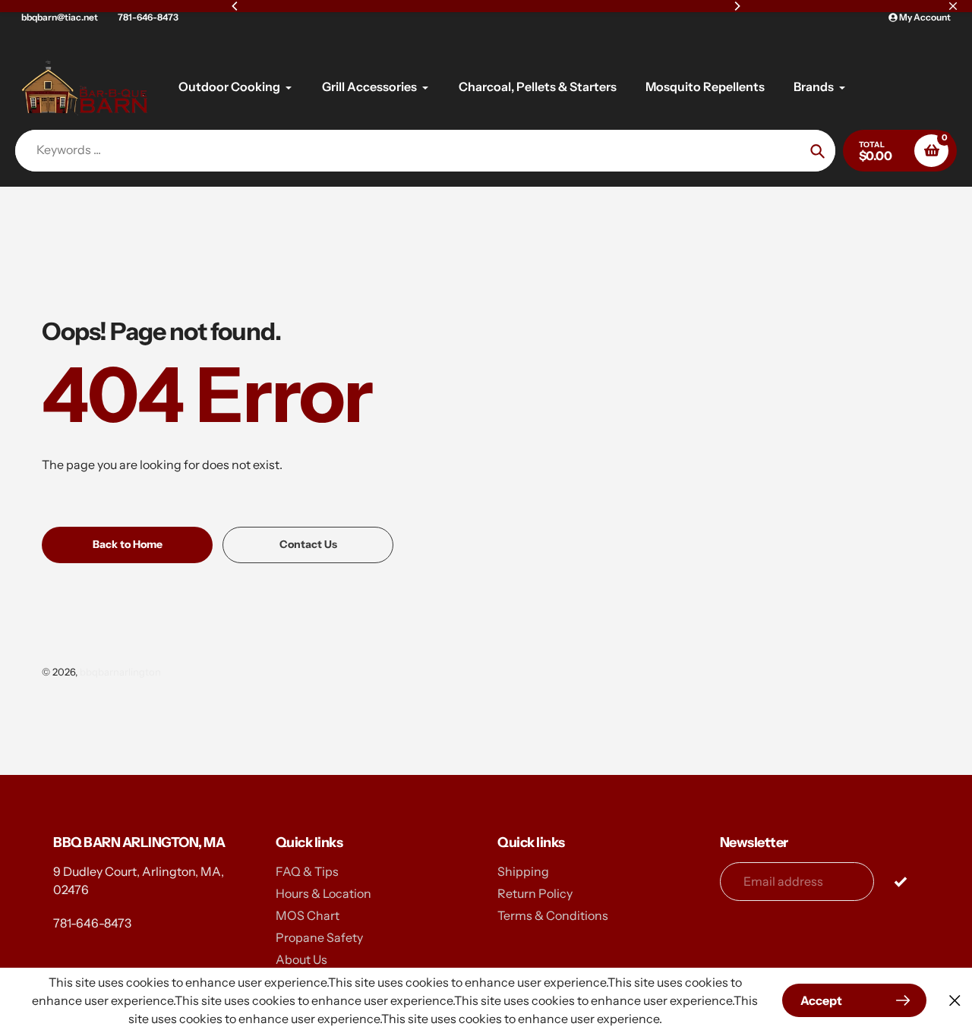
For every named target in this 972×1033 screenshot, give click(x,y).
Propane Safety (319, 937)
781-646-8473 (148, 17)
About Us (301, 959)
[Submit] (900, 880)
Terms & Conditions (552, 915)
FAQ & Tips (307, 871)
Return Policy (535, 893)
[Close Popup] (954, 1000)
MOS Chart (307, 915)
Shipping (523, 871)
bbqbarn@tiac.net (59, 17)
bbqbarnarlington (120, 672)
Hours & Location (323, 893)
